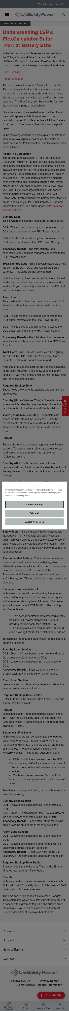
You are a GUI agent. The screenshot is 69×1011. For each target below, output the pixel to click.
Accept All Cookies (34, 521)
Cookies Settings (34, 504)
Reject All (34, 513)
